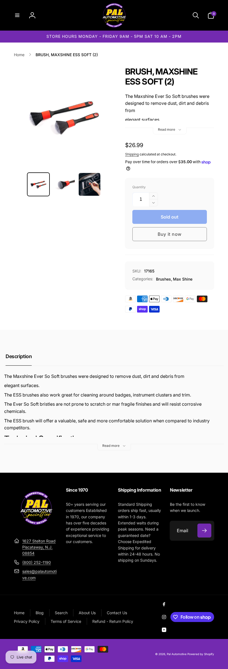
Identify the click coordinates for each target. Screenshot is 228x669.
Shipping (132, 154)
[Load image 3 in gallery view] (89, 184)
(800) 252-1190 (36, 562)
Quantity (139, 187)
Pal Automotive (177, 654)
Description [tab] (19, 356)
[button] (17, 15)
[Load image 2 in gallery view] (64, 184)
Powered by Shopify (200, 654)
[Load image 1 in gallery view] (38, 184)
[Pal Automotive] (36, 527)
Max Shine (182, 279)
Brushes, (164, 279)
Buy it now (170, 234)
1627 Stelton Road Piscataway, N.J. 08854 (39, 547)
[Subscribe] (204, 530)
